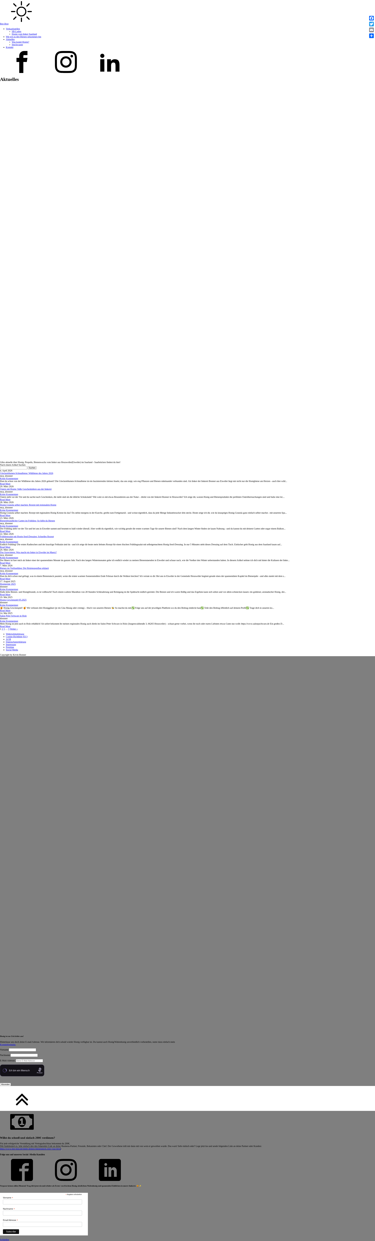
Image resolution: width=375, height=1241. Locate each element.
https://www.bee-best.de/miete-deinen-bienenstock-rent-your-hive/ (30, 1149)
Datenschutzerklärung (16, 642)
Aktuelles (10, 39)
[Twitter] (371, 24)
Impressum (11, 644)
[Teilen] (371, 36)
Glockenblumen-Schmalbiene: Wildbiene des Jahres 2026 (26, 473)
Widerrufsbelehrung (15, 634)
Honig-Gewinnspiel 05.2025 (13, 600)
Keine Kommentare (9, 478)
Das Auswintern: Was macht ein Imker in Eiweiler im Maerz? (28, 552)
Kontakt (9, 47)
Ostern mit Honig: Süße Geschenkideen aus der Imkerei (26, 489)
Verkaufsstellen (13, 29)
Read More (5, 484)
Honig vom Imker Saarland (24, 34)
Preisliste (10, 647)
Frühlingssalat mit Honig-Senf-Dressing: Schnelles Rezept (27, 536)
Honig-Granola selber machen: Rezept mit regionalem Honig (28, 505)
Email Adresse (10, 1220)
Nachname (5, 1055)
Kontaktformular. (8, 1044)
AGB (8, 639)
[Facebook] (371, 18)
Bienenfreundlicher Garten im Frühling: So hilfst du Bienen (27, 520)
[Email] (371, 30)
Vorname (4, 1049)
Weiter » (14, 629)
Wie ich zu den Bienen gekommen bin (23, 36)
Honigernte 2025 (8, 584)
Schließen (4, 1239)
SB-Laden (16, 31)
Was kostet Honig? (20, 42)
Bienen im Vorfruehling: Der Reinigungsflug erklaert (24, 568)
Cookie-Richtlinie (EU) (17, 636)
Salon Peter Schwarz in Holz (13, 616)
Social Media (12, 650)
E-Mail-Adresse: (8, 1060)
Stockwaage (17, 44)
